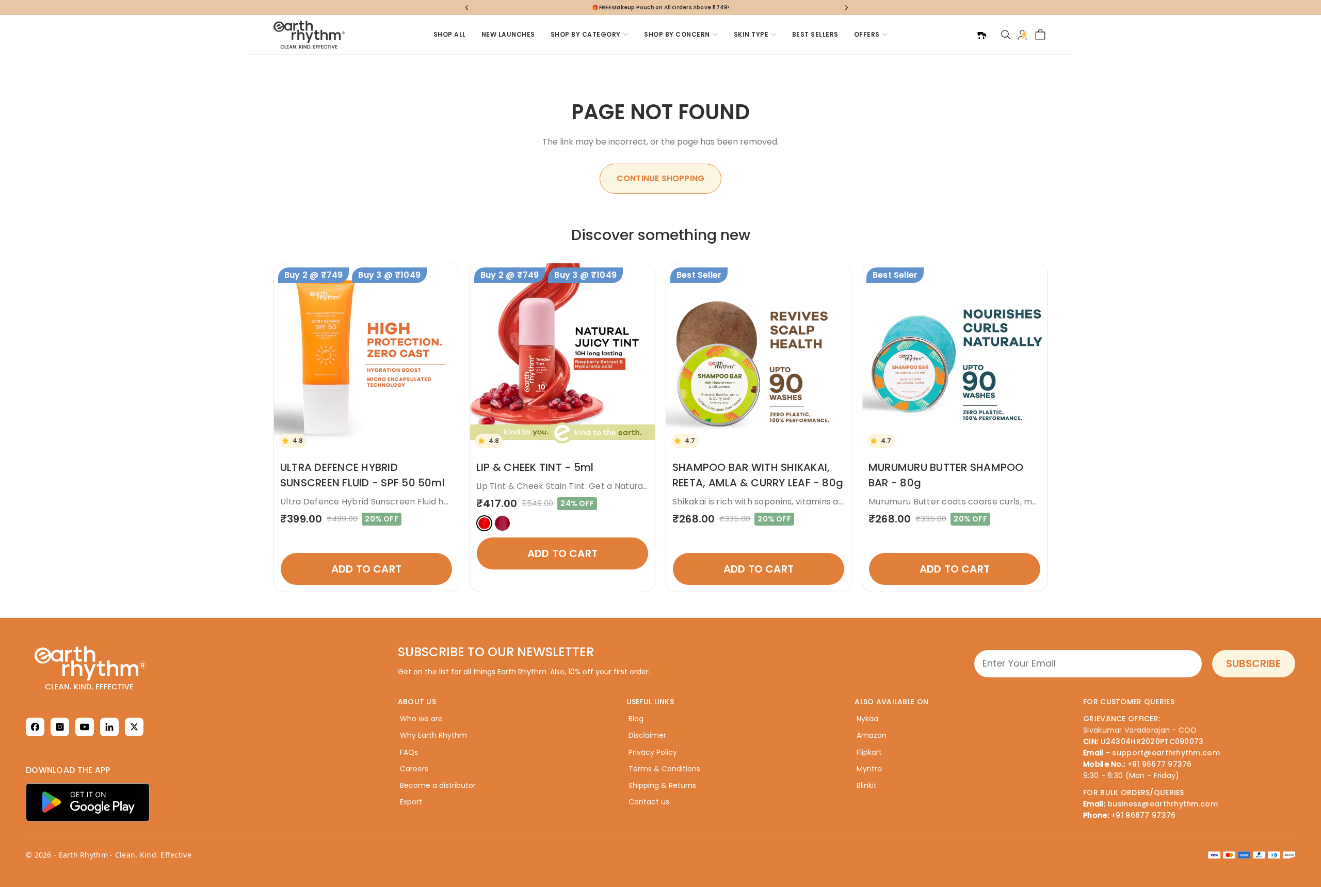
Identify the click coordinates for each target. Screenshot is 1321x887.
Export (411, 802)
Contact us (649, 802)
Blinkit (867, 785)
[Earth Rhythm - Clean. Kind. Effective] (142, 668)
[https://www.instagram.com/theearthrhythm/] (60, 727)
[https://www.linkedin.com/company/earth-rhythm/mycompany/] (109, 727)
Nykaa (867, 719)
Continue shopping (660, 178)
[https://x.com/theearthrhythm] (134, 727)
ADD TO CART (366, 569)
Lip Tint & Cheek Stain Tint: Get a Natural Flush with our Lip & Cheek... (618, 486)
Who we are (421, 719)
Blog (636, 719)
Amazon (872, 735)
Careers (414, 769)
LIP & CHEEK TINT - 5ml (534, 467)
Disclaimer (647, 735)
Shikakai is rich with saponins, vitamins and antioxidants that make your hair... (832, 502)
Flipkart (869, 752)
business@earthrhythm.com (1162, 804)
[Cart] (1040, 34)
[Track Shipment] (981, 34)
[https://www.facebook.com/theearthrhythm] (35, 727)
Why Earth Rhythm (433, 735)
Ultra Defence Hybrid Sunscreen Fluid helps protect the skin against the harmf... (447, 502)
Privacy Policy (653, 752)
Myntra (869, 769)
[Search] (1005, 34)
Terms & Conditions (664, 769)
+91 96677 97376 (1159, 764)
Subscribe (1253, 663)
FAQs (409, 752)
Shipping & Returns (662, 785)
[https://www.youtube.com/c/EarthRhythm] (84, 727)
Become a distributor (438, 785)
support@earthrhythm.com (1165, 753)
